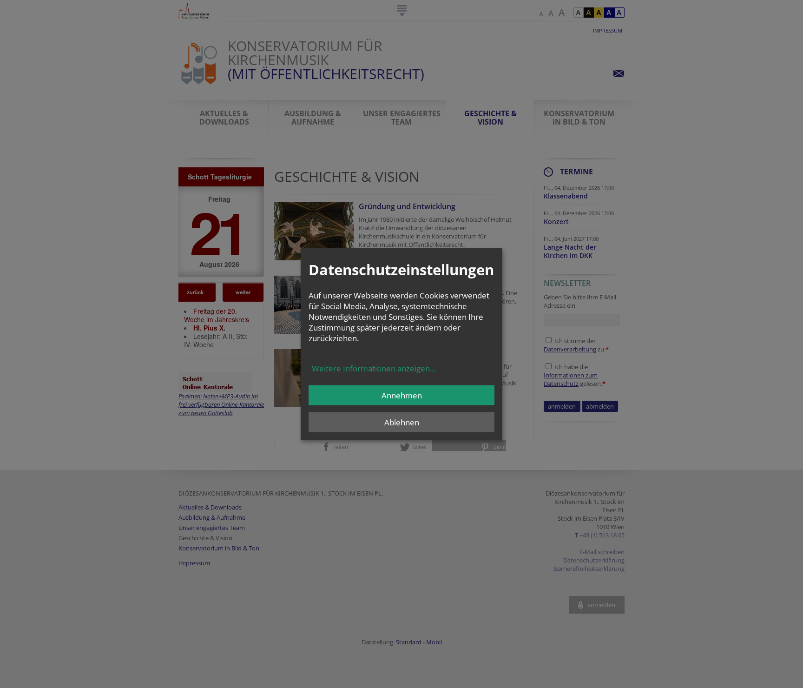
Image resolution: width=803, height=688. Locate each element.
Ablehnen (401, 422)
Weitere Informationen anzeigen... (373, 368)
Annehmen (402, 395)
